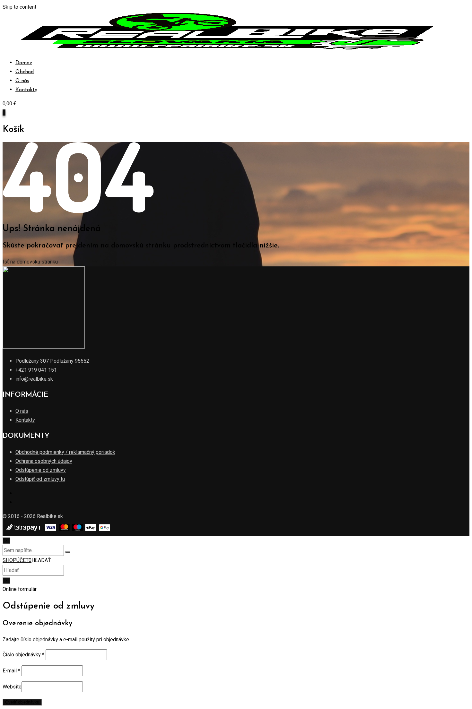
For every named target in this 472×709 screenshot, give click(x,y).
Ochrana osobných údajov (43, 461)
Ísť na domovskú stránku (30, 262)
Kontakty (26, 89)
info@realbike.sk (34, 379)
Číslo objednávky (23, 655)
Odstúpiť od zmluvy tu (40, 479)
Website (12, 687)
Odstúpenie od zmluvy (40, 470)
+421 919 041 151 (36, 370)
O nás (22, 80)
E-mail (11, 671)
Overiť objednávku (22, 702)
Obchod (24, 71)
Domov (23, 62)
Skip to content (19, 7)
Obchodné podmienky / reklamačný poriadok (65, 452)
